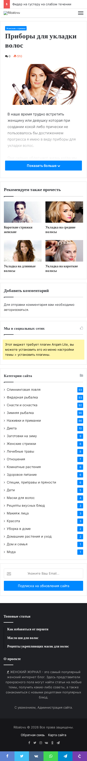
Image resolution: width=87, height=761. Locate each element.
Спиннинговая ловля (24, 389)
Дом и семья (17, 544)
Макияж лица (18, 513)
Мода (11, 552)
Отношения (16, 459)
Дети (11, 490)
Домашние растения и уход (29, 536)
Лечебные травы (20, 451)
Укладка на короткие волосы (61, 268)
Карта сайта (57, 735)
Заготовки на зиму (22, 436)
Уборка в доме (19, 529)
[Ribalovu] (12, 13)
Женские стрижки (15, 28)
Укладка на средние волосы (60, 229)
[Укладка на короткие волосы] (64, 250)
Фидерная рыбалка (22, 397)
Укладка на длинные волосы (20, 268)
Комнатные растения (24, 467)
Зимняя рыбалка (20, 413)
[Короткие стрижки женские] (23, 212)
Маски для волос (21, 498)
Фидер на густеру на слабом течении (41, 4)
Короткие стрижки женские (18, 229)
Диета (12, 428)
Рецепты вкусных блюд (26, 505)
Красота (13, 521)
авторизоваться (16, 310)
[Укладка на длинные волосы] (23, 250)
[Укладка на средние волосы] (64, 212)
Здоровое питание (22, 475)
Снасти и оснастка (22, 405)
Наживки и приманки (24, 420)
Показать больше (42, 166)
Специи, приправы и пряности (31, 482)
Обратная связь (33, 735)
